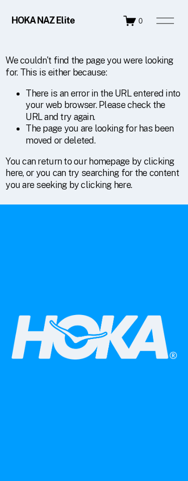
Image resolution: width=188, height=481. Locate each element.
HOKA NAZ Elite (43, 20)
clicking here (106, 185)
